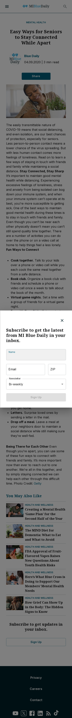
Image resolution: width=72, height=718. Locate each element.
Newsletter (15, 378)
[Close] (62, 320)
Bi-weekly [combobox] (16, 384)
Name (11, 352)
